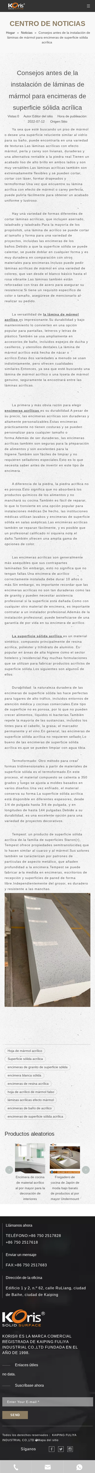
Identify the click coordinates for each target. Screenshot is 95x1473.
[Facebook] (51, 1449)
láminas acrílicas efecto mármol (31, 1100)
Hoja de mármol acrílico (25, 1051)
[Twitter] (61, 1449)
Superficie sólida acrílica (25, 1059)
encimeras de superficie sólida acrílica (35, 1116)
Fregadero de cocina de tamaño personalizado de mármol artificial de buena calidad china (65, 1158)
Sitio (64, 121)
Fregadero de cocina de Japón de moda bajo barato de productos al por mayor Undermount (30, 1188)
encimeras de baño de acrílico (30, 1108)
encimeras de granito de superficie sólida (38, 1067)
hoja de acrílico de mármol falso (31, 1092)
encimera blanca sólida (24, 1075)
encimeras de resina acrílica (28, 1083)
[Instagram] (70, 1449)
